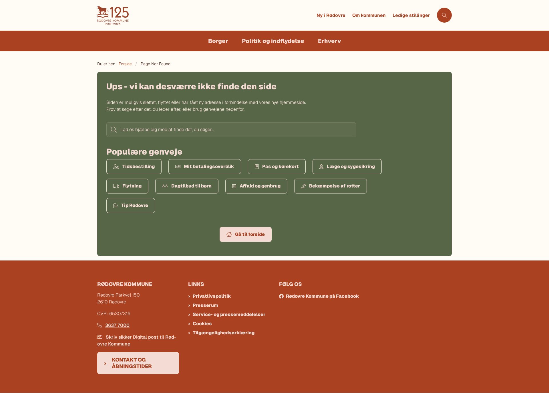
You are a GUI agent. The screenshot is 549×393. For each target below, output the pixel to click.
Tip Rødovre (134, 205)
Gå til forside (250, 234)
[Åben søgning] (444, 15)
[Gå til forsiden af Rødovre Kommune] (205, 15)
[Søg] (113, 129)
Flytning (132, 186)
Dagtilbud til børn (191, 186)
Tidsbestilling (138, 166)
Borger (218, 41)
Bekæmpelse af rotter (334, 186)
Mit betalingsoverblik (209, 166)
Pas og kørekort (280, 166)
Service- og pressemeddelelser (229, 314)
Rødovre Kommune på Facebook (322, 296)
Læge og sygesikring (351, 166)
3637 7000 (117, 325)
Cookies (202, 324)
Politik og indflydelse (273, 41)
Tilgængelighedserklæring (223, 333)
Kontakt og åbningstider (132, 363)
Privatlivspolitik (212, 296)
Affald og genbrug (260, 186)
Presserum (205, 305)
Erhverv (329, 41)
